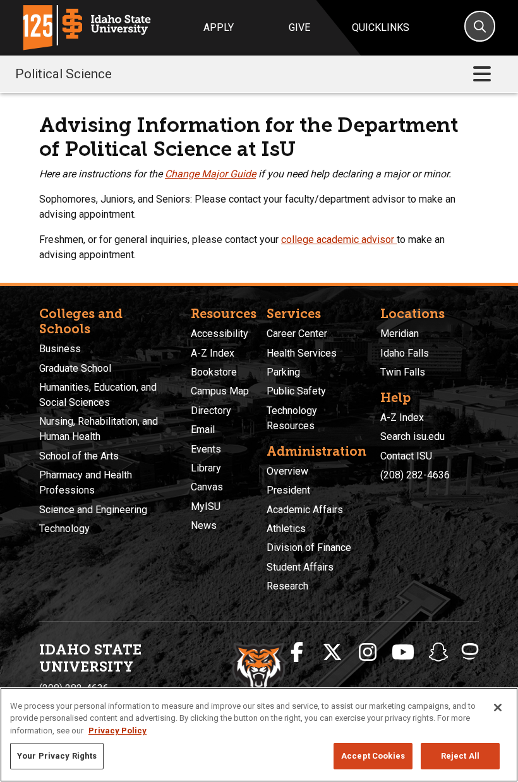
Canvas (207, 487)
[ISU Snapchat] (438, 653)
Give (299, 27)
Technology (64, 529)
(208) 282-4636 (415, 475)
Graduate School (75, 368)
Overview (287, 471)
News (204, 525)
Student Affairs (300, 567)
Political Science (63, 73)
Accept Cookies (373, 756)
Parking (283, 372)
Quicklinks (380, 27)
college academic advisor (337, 240)
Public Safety (296, 391)
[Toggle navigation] (482, 74)
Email (203, 429)
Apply (218, 27)
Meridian (399, 334)
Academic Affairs (305, 510)
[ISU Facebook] (297, 653)
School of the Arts (79, 456)
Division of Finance (309, 548)
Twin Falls (402, 372)
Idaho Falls (404, 353)
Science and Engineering (93, 510)
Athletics (286, 529)
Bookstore (214, 372)
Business (60, 349)
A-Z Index (212, 353)
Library (206, 468)
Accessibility (219, 334)
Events (206, 449)
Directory (211, 411)
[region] (259, 734)
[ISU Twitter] (332, 653)
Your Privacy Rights (57, 756)
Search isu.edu (412, 436)
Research (287, 586)
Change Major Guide (210, 174)
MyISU (205, 506)
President (288, 490)
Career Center (297, 334)
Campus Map (220, 391)
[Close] (498, 707)
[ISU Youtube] (403, 653)
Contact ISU (406, 456)
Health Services (302, 353)
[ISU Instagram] (367, 653)
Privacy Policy (117, 730)
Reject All (460, 756)
